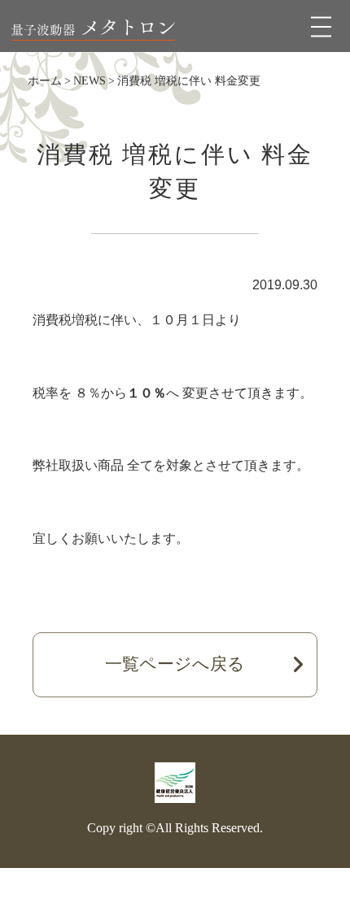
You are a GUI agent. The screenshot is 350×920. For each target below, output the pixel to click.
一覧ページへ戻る (175, 663)
